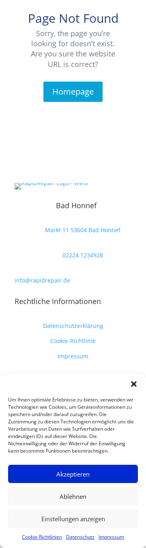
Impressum (111, 536)
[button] (134, 384)
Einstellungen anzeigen (73, 519)
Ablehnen (73, 496)
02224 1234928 (82, 255)
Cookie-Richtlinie (73, 341)
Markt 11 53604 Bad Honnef (82, 230)
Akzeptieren (73, 474)
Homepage (73, 91)
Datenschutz (80, 536)
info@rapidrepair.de (42, 280)
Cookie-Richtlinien (42, 536)
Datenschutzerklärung (73, 326)
